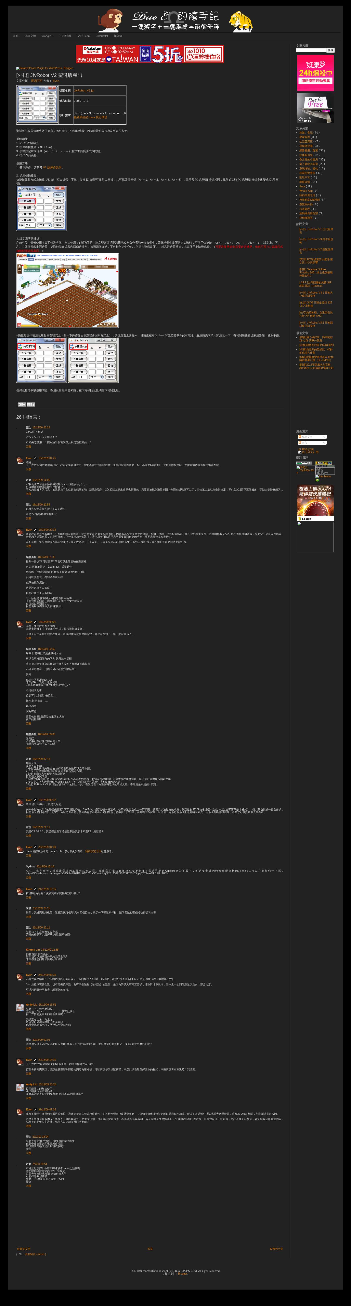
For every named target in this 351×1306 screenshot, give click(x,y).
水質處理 (305, 208)
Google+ (47, 36)
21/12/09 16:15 (47, 889)
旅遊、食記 (306, 132)
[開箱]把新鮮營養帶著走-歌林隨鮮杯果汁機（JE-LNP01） (316, 359)
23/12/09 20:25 (41, 908)
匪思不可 (37, 80)
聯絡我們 (102, 36)
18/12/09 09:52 (47, 799)
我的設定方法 (93, 851)
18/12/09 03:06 (46, 734)
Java (302, 186)
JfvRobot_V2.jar (84, 90)
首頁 (16, 36)
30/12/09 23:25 (47, 1084)
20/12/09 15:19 (45, 866)
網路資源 (305, 181)
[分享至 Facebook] (33, 404)
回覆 (28, 446)
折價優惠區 (306, 217)
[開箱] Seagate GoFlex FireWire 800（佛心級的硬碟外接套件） (316, 272)
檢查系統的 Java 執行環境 (90, 117)
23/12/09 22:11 (41, 927)
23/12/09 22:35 (49, 949)
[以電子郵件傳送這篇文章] (20, 404)
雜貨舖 (118, 36)
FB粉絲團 (65, 36)
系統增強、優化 (309, 168)
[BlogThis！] (24, 404)
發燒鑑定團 (306, 145)
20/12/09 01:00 (47, 847)
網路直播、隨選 (309, 150)
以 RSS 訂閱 (306, 449)
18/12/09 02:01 (47, 621)
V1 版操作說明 (52, 167)
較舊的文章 (276, 1248)
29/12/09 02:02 (41, 1039)
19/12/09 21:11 (41, 827)
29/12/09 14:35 (47, 1059)
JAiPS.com (84, 36)
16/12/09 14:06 (41, 480)
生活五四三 (306, 141)
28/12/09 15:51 (47, 1004)
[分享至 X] (29, 404)
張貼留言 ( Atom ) (35, 1254)
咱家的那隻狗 (307, 172)
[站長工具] (325, 473)
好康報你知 (306, 155)
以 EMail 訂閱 (310, 452)
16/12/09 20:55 (41, 504)
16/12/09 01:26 (47, 458)
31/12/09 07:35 (47, 1109)
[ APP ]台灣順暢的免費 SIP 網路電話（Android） (315, 284)
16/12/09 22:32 (47, 529)
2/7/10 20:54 (39, 1164)
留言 (304, 442)
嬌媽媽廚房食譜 (309, 213)
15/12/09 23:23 (41, 427)
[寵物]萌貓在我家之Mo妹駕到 (316, 344)
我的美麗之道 (307, 195)
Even (29, 458)
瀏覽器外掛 (306, 204)
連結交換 (30, 36)
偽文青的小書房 (309, 159)
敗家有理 (305, 137)
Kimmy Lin (33, 949)
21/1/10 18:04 (40, 1136)
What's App (306, 190)
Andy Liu (31, 1004)
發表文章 (306, 436)
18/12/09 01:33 (46, 557)
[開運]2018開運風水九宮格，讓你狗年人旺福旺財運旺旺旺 (316, 366)
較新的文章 (23, 1248)
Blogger (182, 1273)
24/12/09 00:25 (47, 974)
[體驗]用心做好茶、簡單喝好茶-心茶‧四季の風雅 (316, 339)
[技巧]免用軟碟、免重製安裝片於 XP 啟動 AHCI (316, 314)
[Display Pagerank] (304, 463)
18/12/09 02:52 (46, 649)
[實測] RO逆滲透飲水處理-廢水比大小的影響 (316, 261)
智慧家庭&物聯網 (310, 199)
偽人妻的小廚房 (309, 164)
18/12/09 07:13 (41, 759)
